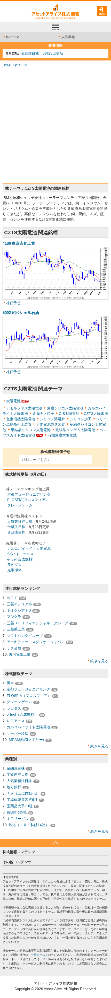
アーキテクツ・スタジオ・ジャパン (36, 642)
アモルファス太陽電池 (24, 408)
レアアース (16, 721)
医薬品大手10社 (20, 806)
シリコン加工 (80, 419)
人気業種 (68, 37)
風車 (10, 683)
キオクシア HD (19, 610)
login (102, 13)
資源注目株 (16, 532)
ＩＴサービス (17, 819)
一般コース (38, 954)
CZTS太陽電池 (96, 414)
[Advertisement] (55, 125)
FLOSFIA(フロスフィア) (27, 500)
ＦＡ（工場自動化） (23, 793)
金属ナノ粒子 (43, 414)
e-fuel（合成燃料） (22, 714)
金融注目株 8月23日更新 (42, 53)
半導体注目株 (17, 774)
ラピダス (14, 565)
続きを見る (99, 661)
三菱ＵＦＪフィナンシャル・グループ (37, 623)
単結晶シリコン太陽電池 (31, 430)
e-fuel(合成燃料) (20, 559)
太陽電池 (13, 401)
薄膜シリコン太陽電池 (65, 408)
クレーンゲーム (20, 505)
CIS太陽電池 (69, 414)
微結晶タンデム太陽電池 (75, 430)
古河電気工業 (19, 654)
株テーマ (12, 37)
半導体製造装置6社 (22, 800)
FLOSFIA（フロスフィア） (29, 696)
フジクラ (14, 617)
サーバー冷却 (17, 733)
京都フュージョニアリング (29, 494)
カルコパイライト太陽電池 (29, 548)
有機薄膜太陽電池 (62, 435)
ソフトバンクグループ (25, 636)
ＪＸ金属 (14, 648)
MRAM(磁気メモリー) (26, 740)
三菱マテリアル (19, 604)
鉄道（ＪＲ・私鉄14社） (29, 825)
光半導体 (14, 570)
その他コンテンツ (17, 862)
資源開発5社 (17, 812)
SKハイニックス (20, 554)
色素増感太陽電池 (20, 419)
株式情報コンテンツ (19, 852)
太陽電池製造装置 (50, 424)
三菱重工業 (16, 629)
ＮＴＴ (12, 598)
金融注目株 (16, 527)
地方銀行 (14, 787)
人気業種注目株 (20, 521)
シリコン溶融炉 (52, 419)
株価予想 (13, 303)
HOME (7, 65)
